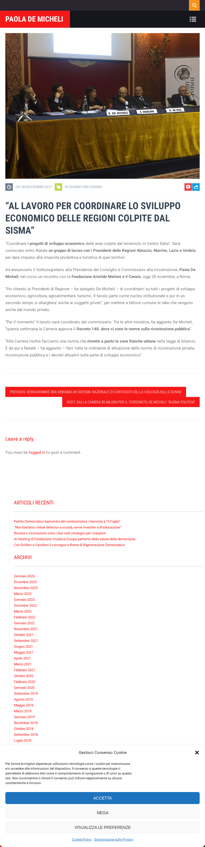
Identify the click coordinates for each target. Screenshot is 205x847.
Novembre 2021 (26, 629)
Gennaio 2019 (24, 717)
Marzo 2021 (22, 664)
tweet (193, 209)
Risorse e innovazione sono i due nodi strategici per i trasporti (60, 533)
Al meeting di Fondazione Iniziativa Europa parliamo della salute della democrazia (74, 539)
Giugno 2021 (23, 647)
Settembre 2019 (26, 693)
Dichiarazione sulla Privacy (113, 839)
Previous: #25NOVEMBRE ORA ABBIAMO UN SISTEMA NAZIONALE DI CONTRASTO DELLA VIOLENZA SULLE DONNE (96, 392)
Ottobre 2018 (23, 729)
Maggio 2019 (23, 705)
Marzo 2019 (22, 711)
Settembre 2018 (26, 735)
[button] (197, 752)
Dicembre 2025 (25, 582)
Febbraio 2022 (24, 617)
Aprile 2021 (22, 658)
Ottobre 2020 (23, 676)
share (193, 200)
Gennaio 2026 (24, 576)
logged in (37, 452)
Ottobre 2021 (23, 635)
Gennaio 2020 (24, 688)
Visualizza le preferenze (102, 827)
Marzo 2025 (22, 594)
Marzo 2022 (22, 611)
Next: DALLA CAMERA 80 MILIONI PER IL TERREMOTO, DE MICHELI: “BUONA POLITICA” (131, 402)
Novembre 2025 (26, 588)
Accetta (102, 798)
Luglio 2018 (22, 740)
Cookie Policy (82, 839)
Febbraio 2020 (24, 682)
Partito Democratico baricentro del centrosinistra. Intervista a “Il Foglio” (67, 521)
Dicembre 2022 (25, 605)
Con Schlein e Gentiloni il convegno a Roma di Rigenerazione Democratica (69, 545)
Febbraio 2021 (24, 670)
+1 (196, 217)
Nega (102, 812)
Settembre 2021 (26, 641)
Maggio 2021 (23, 652)
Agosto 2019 (23, 699)
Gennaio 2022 (24, 623)
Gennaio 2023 (24, 600)
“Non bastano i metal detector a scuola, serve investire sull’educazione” (67, 527)
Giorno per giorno (85, 187)
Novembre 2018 (26, 723)
